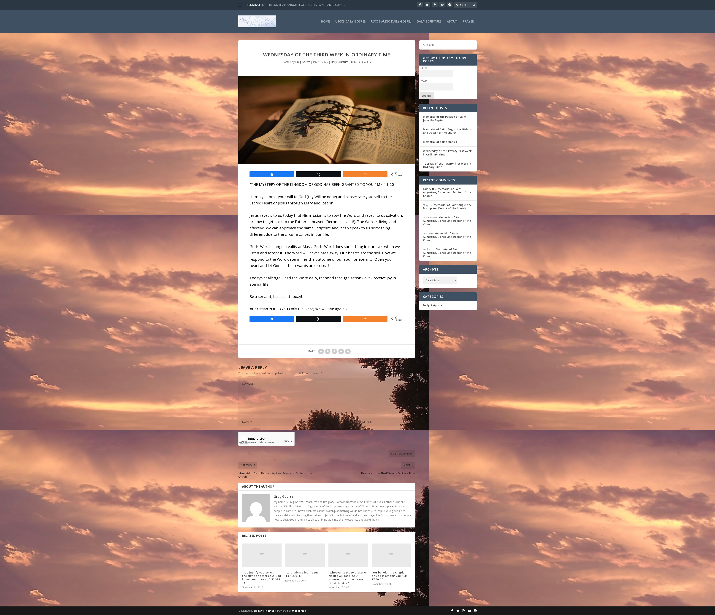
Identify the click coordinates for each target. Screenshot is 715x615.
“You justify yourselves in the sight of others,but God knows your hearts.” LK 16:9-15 (262, 577)
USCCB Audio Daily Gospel (391, 21)
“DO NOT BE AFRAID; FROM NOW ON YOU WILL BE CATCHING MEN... (304, 5)
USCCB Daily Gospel (350, 21)
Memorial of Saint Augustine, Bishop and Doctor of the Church (447, 131)
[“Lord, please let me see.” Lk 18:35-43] (305, 555)
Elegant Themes (264, 610)
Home (325, 21)
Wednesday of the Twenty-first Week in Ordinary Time (447, 152)
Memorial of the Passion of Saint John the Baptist (444, 118)
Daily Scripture (429, 21)
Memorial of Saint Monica (440, 142)
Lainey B (428, 189)
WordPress (299, 610)
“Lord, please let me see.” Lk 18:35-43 (302, 574)
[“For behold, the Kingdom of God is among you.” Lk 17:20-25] (391, 555)
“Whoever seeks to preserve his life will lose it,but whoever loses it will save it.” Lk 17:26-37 (347, 577)
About (452, 21)
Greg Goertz (302, 62)
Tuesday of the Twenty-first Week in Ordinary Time (447, 165)
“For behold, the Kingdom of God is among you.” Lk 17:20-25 (389, 576)
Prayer (468, 21)
